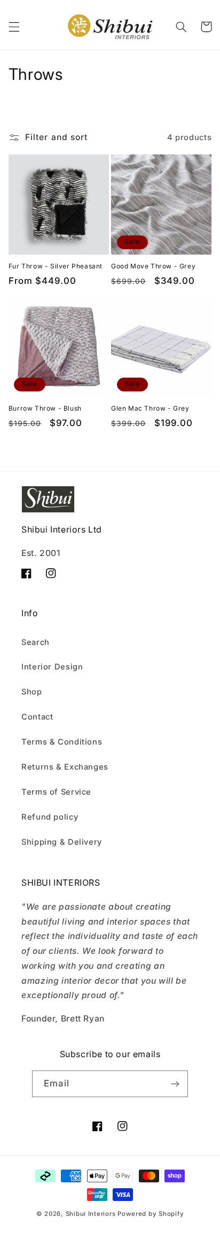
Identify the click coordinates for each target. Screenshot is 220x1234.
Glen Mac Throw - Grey (150, 408)
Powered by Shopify (150, 1213)
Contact (37, 717)
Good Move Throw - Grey (153, 266)
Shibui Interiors (91, 1213)
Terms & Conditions (61, 742)
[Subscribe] (174, 1083)
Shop (31, 692)
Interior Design (52, 667)
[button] (14, 26)
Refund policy (49, 817)
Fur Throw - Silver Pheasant (56, 266)
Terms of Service (56, 792)
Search (35, 642)
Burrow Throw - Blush (45, 408)
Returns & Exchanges (64, 767)
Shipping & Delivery (61, 842)
